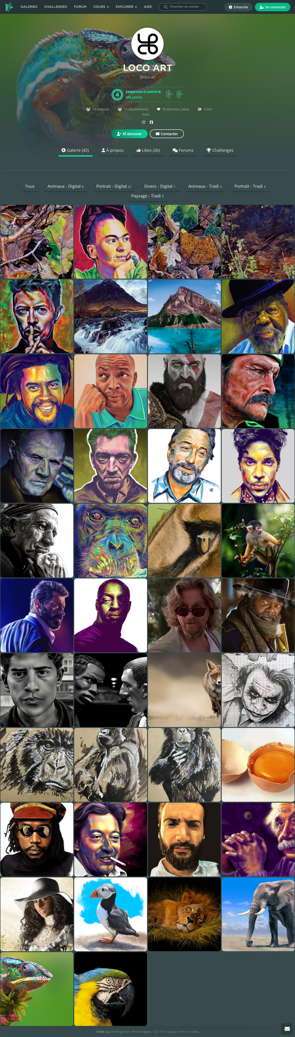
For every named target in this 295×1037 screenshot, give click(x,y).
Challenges (55, 7)
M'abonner (132, 133)
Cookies (194, 1031)
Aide (148, 7)
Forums (186, 150)
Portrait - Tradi (250, 186)
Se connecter (275, 7)
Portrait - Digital (113, 186)
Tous (30, 186)
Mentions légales (141, 1031)
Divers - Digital (159, 186)
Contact (183, 1031)
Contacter (169, 133)
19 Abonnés (100, 109)
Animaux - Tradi (205, 186)
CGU (155, 1031)
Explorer (125, 7)
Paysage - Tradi (147, 196)
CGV (162, 1031)
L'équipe (172, 1031)
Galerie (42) (77, 150)
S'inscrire (240, 7)
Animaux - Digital (65, 186)
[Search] (166, 6)
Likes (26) (150, 150)
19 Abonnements (136, 109)
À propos (114, 150)
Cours (99, 7)
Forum (80, 7)
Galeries (29, 7)
